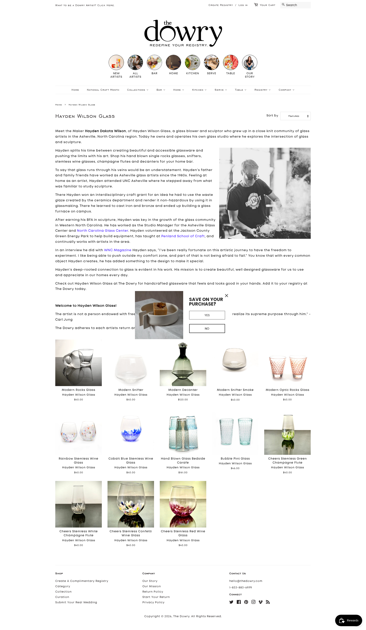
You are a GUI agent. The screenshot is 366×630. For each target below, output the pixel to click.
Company (285, 89)
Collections (136, 89)
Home (75, 89)
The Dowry (181, 616)
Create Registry (221, 5)
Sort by (272, 115)
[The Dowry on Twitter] (231, 603)
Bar (160, 89)
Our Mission (151, 586)
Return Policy (152, 592)
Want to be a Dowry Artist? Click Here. (85, 5)
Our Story (149, 581)
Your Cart (267, 5)
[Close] (226, 295)
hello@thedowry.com (245, 581)
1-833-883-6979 (240, 587)
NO (207, 328)
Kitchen (198, 89)
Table (239, 89)
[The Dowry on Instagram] (253, 603)
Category (62, 586)
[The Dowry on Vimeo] (260, 603)
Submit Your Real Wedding (76, 602)
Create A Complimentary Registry (81, 581)
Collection (63, 592)
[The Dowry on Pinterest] (246, 603)
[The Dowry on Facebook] (239, 603)
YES (207, 315)
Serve (220, 89)
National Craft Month (103, 89)
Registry (261, 89)
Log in (243, 5)
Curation (62, 597)
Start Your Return (156, 597)
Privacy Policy (153, 602)
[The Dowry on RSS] (268, 603)
